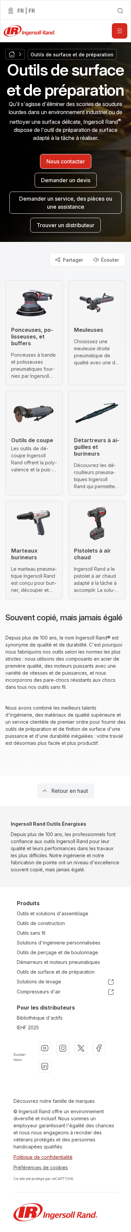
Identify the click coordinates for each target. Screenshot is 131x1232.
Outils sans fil (31, 933)
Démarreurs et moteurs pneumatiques (58, 962)
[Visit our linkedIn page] (44, 1066)
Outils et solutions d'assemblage (52, 913)
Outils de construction (41, 923)
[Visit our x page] (81, 1048)
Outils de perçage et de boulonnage (57, 952)
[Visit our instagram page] (62, 1048)
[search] (120, 10)
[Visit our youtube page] (44, 1048)
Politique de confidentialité (43, 1157)
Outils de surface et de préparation (56, 972)
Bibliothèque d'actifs (39, 1018)
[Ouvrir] (119, 31)
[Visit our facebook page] (99, 1048)
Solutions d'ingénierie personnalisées (58, 942)
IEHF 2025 (28, 1027)
